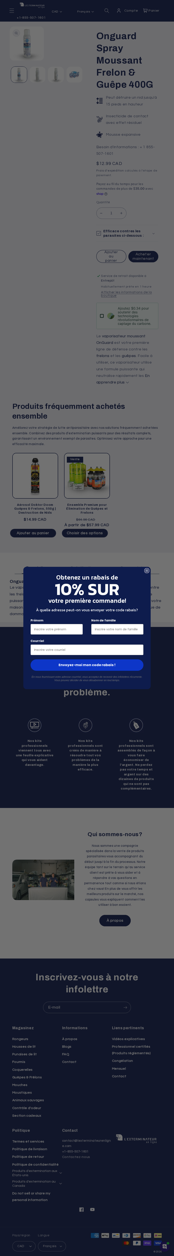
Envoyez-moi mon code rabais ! (87, 665)
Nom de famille (103, 620)
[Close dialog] (147, 571)
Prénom (37, 620)
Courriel (37, 641)
